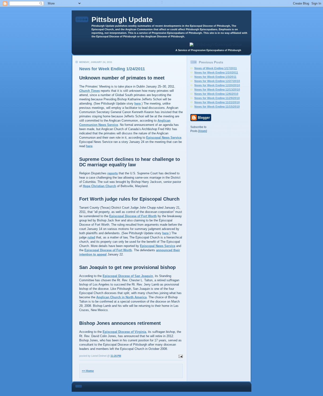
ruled (91, 237)
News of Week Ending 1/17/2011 (215, 68)
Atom (202, 131)
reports (112, 173)
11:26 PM (115, 355)
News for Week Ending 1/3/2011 (215, 77)
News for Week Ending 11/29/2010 (217, 98)
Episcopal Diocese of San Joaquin (128, 276)
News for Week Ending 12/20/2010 (217, 85)
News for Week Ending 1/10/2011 (216, 72)
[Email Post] (180, 355)
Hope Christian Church (99, 186)
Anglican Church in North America (121, 297)
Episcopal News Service (163, 137)
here (137, 103)
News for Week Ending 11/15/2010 (217, 106)
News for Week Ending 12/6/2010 (216, 94)
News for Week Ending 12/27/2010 (217, 81)
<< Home (88, 371)
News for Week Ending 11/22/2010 (217, 102)
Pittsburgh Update (122, 19)
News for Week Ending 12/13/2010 (217, 89)
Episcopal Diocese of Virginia (124, 332)
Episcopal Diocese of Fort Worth (133, 216)
